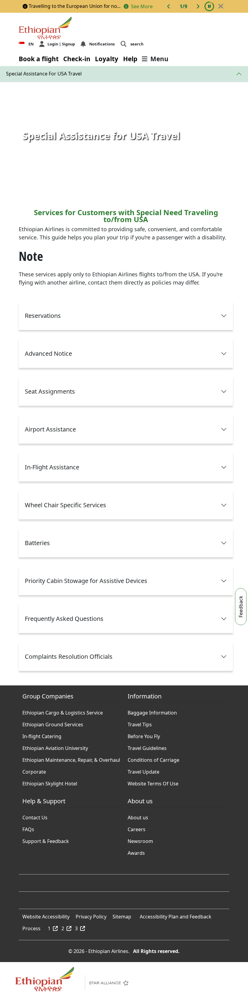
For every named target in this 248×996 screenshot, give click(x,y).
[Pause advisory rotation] (209, 6)
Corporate (34, 770)
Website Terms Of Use (153, 782)
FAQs (28, 828)
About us (138, 816)
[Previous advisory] (169, 6)
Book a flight (39, 59)
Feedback (240, 607)
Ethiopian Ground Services (52, 723)
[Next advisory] (198, 6)
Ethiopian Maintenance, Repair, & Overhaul (71, 758)
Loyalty (106, 59)
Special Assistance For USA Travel (44, 73)
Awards (136, 851)
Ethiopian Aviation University (55, 746)
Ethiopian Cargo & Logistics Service (62, 711)
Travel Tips (140, 723)
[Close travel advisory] (221, 6)
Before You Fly (144, 735)
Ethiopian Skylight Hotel (49, 782)
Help (130, 59)
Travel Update (143, 770)
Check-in (76, 59)
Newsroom (140, 839)
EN (31, 44)
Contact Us (34, 816)
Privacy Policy (91, 915)
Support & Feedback (45, 839)
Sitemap (122, 915)
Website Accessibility (46, 915)
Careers (136, 828)
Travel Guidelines (147, 746)
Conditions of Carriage (153, 758)
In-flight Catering (41, 735)
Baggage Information (152, 711)
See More (141, 6)
